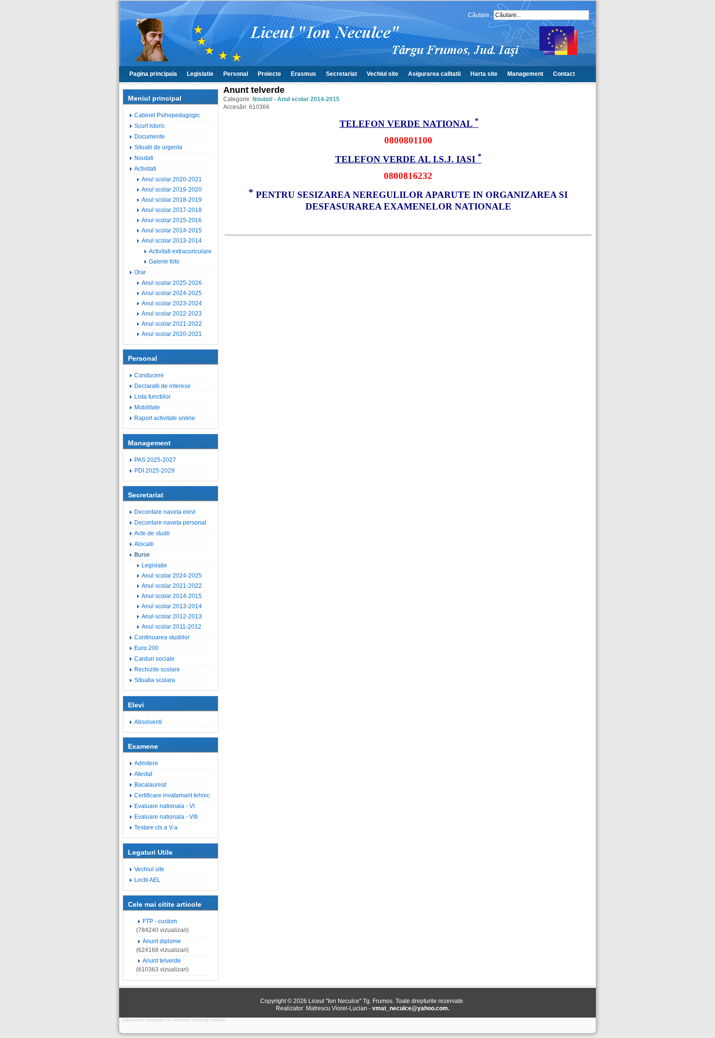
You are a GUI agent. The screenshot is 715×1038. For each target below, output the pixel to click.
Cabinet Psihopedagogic (167, 115)
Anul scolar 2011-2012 (171, 626)
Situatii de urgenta (158, 147)
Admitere (146, 763)
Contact (564, 73)
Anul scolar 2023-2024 (172, 303)
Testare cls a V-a (156, 827)
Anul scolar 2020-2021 (172, 179)
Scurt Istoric (149, 126)
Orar (140, 272)
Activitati (145, 168)
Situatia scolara (154, 680)
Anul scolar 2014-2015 (172, 230)
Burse (142, 554)
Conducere (149, 375)
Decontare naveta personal (170, 522)
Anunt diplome (162, 941)
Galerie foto (164, 261)
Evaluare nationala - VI (164, 806)
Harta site (484, 73)
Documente (149, 136)
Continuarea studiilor (162, 637)
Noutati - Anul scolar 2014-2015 (296, 99)
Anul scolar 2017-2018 (172, 210)
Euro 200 (146, 648)
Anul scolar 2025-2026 (172, 283)
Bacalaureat (150, 784)
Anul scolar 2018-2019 (172, 199)
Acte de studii (152, 533)
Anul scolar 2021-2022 (172, 323)
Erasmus (303, 73)
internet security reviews (200, 1020)
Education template (144, 1020)
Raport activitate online (164, 418)
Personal (235, 73)
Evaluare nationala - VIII (165, 816)
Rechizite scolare (157, 669)
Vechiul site (382, 73)
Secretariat (341, 73)
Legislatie (200, 73)
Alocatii (144, 544)
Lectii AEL (147, 880)
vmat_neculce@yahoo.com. (410, 1008)
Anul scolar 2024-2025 (172, 293)
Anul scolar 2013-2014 (172, 240)
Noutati (143, 158)
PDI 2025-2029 (154, 470)
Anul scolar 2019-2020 (172, 189)
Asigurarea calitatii (434, 73)
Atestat (143, 774)
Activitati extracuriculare (180, 251)
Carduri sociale (154, 658)
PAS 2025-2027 (155, 460)
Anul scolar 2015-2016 (172, 220)
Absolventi (148, 722)
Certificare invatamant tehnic (172, 795)
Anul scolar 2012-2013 (172, 616)
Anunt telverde (162, 960)
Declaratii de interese (162, 386)
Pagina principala (153, 73)
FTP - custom (160, 921)
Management (525, 73)
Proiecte (269, 73)
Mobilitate (147, 407)
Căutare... (481, 15)
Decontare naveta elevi (165, 512)
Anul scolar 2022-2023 (172, 313)
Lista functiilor (152, 396)
